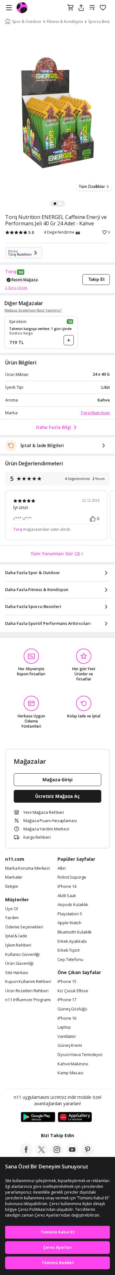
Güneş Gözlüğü (72, 1009)
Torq (10, 271)
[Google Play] (38, 1117)
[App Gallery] (75, 1117)
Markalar (13, 877)
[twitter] (41, 1154)
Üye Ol (11, 908)
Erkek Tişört (68, 950)
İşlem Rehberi (18, 945)
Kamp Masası (70, 1073)
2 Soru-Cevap (16, 287)
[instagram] (56, 1154)
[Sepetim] (70, 8)
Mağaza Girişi (57, 779)
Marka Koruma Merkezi (27, 868)
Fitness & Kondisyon (65, 21)
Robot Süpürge (71, 877)
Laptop (64, 1027)
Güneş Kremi (69, 1045)
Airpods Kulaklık (72, 904)
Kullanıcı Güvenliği (22, 954)
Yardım (11, 917)
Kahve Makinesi (72, 1064)
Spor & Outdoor (27, 21)
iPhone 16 (66, 1018)
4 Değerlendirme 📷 (62, 232)
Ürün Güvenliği (19, 963)
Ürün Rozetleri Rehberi (27, 991)
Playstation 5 (69, 914)
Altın (61, 868)
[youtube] (72, 1154)
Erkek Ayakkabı (72, 941)
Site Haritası (16, 972)
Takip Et (96, 279)
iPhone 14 (66, 886)
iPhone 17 (66, 999)
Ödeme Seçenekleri (24, 927)
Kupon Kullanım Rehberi (28, 981)
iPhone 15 (66, 981)
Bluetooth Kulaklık (74, 932)
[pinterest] (87, 1154)
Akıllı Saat (66, 895)
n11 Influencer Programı (28, 999)
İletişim (11, 886)
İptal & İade (16, 936)
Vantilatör (66, 1036)
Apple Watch (69, 923)
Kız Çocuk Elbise (72, 991)
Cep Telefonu (70, 959)
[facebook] (26, 1154)
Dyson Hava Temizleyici (80, 1054)
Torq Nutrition (95, 413)
